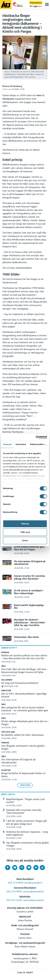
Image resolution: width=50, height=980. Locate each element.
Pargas (5, 652)
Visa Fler (25, 785)
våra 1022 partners (18, 457)
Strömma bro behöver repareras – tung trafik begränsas (27, 835)
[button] (36, 6)
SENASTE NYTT (9, 647)
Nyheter (6, 770)
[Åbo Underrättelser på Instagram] (21, 867)
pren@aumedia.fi (33, 882)
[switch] (43, 496)
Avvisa (25, 540)
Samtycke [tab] (7, 444)
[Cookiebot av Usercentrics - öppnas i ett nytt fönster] (36, 437)
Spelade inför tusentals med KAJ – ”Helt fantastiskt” (24, 813)
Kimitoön (6, 690)
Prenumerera (35, 3)
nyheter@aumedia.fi (33, 900)
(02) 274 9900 (15, 882)
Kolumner (6, 680)
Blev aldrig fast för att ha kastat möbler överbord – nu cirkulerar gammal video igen (24, 710)
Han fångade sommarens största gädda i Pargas (27, 845)
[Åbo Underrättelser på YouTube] (28, 867)
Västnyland (8, 732)
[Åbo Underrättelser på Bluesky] (14, 867)
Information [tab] (21, 444)
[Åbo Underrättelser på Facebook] (7, 867)
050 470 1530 (14, 900)
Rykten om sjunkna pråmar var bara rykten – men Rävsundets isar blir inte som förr (24, 658)
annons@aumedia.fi (33, 891)
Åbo (3, 666)
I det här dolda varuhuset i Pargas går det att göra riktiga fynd (26, 824)
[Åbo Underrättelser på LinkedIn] (35, 867)
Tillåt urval (25, 532)
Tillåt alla (25, 524)
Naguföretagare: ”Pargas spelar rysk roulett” (25, 802)
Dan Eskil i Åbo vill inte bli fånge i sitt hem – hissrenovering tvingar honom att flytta (24, 672)
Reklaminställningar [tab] (39, 444)
